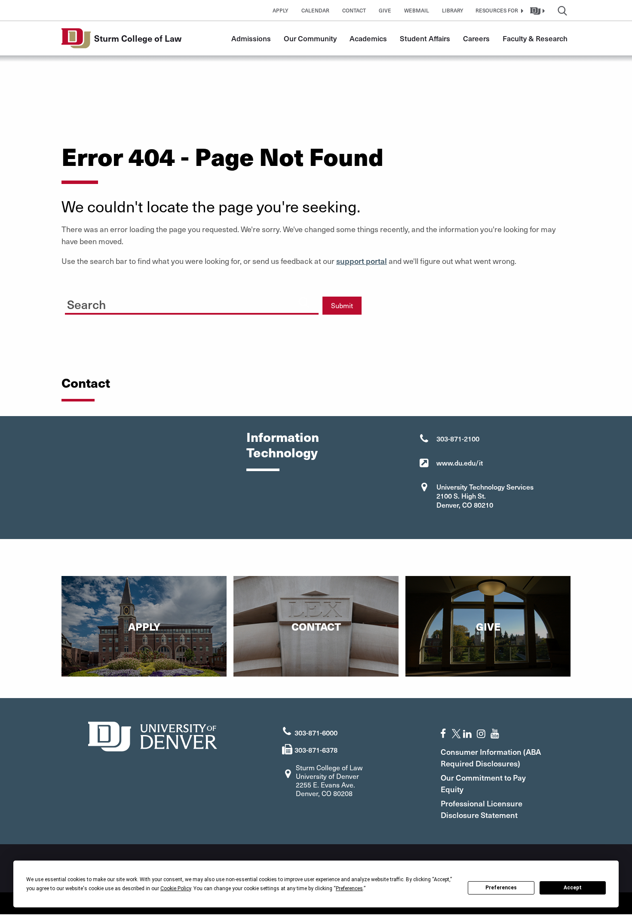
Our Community (310, 38)
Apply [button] (280, 10)
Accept (573, 888)
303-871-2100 (457, 438)
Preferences (501, 888)
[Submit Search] (304, 302)
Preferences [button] (349, 888)
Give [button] (385, 10)
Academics (368, 38)
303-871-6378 (316, 749)
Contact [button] (354, 10)
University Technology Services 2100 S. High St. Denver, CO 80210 (485, 495)
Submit (342, 305)
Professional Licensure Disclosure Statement (481, 809)
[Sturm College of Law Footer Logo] (152, 735)
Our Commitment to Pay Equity (483, 783)
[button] (498, 10)
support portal (361, 260)
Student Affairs (425, 38)
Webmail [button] (416, 10)
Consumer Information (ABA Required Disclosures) (491, 757)
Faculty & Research (535, 38)
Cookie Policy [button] (175, 888)
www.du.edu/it (459, 462)
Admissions (251, 38)
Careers (476, 38)
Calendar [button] (315, 10)
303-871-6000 (316, 732)
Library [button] (452, 10)
